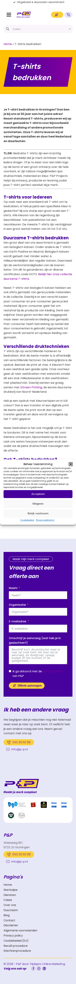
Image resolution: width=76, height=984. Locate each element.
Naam (13, 588)
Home (8, 44)
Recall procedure (16, 946)
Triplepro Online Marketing (47, 964)
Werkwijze (10, 890)
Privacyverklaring (45, 519)
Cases (8, 900)
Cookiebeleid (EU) (16, 941)
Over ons (10, 905)
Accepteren (38, 493)
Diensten (10, 895)
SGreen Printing (31, 387)
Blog (7, 915)
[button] (70, 464)
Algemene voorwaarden (20, 930)
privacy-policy (53, 671)
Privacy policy (13, 936)
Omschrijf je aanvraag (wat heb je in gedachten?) (35, 640)
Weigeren (38, 503)
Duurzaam (11, 910)
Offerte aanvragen (30, 685)
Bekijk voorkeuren (38, 513)
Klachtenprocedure (17, 951)
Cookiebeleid (27, 519)
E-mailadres (17, 621)
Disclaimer (11, 925)
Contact (9, 920)
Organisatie (17, 605)
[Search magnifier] (7, 28)
